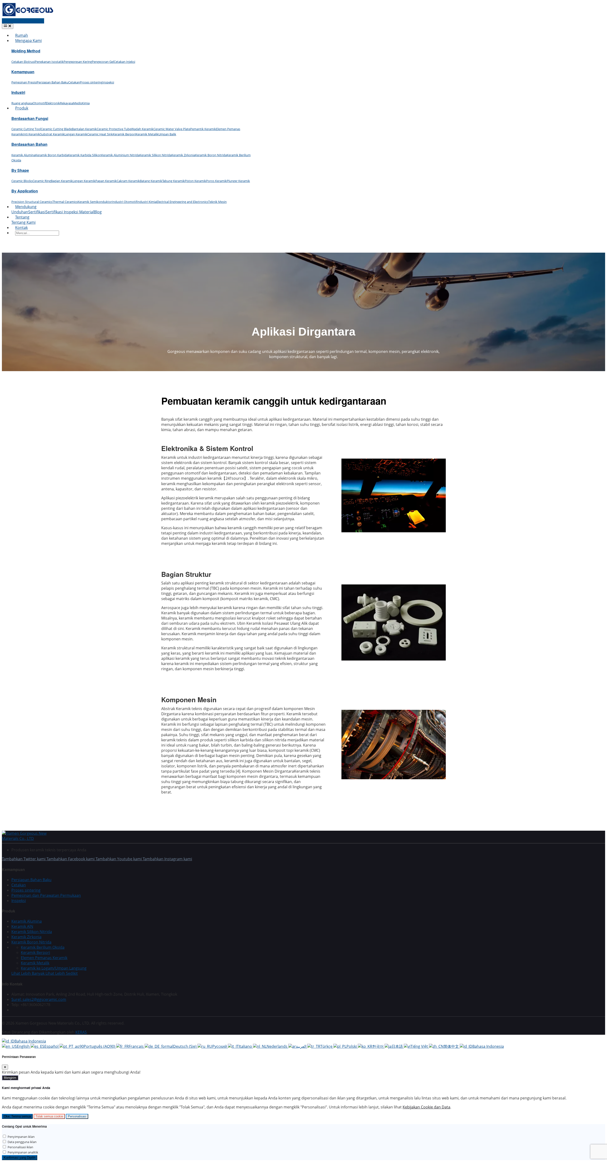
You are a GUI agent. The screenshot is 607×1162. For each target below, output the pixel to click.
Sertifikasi (37, 211)
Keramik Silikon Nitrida (155, 155)
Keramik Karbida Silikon (84, 155)
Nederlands (277, 1046)
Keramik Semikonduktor (95, 202)
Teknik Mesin (217, 202)
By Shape (20, 170)
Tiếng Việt (419, 1046)
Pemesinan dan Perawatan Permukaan (46, 895)
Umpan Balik (167, 134)
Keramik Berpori (124, 134)
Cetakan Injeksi (124, 61)
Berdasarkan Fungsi (29, 118)
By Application (24, 191)
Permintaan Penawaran (23, 20)
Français (137, 1046)
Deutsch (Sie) (185, 1046)
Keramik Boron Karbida (51, 155)
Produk (21, 108)
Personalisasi (77, 1116)
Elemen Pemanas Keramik (44, 957)
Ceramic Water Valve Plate (171, 129)
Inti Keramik (31, 134)
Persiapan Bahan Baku (52, 82)
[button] (44, 973)
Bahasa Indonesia (30, 1041)
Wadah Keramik (142, 129)
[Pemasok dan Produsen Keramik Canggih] (28, 15)
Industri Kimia (146, 202)
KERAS (81, 1032)
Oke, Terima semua (17, 1116)
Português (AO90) (100, 1046)
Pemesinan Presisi (24, 82)
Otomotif (39, 103)
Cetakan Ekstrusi (23, 61)
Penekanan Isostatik (49, 61)
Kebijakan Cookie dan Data (426, 1107)
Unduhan (19, 211)
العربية (301, 1046)
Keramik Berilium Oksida (42, 947)
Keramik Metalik (147, 134)
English (24, 1046)
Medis (77, 103)
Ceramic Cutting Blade (56, 129)
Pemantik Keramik (203, 129)
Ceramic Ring (41, 181)
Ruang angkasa (22, 103)
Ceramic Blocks (21, 181)
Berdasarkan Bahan (29, 144)
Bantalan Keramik (84, 129)
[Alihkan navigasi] (7, 26)
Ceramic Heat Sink (100, 134)
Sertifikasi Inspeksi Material (70, 211)
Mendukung (26, 206)
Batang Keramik (151, 181)
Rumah (21, 35)
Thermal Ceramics (65, 202)
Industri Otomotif (124, 202)
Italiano (246, 1046)
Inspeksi (108, 82)
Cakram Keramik (128, 181)
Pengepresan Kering (78, 61)
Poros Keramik (216, 181)
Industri (18, 92)
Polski (352, 1046)
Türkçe (326, 1046)
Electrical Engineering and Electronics (182, 202)
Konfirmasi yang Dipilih (19, 1157)
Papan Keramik (106, 181)
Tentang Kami (23, 222)
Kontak (21, 227)
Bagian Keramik (62, 181)
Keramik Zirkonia (183, 155)
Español (52, 1046)
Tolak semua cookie (49, 1116)
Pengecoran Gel (103, 61)
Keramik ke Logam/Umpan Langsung (54, 968)
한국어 (378, 1046)
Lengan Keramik (75, 134)
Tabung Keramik (173, 181)
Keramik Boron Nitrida (211, 155)
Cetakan (74, 82)
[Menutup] (5, 1067)
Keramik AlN (22, 926)
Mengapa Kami (28, 40)
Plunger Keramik (238, 181)
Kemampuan (22, 71)
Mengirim (10, 1078)
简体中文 (452, 1046)
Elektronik (53, 103)
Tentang (22, 217)
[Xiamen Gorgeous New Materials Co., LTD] (30, 838)
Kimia (86, 103)
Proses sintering (91, 82)
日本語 (397, 1046)
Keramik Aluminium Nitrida (120, 155)
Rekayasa (66, 103)
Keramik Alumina (23, 155)
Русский (220, 1046)
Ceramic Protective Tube (114, 129)
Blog (98, 211)
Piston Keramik (195, 181)
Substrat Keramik (52, 134)
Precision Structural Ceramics (31, 202)
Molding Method (25, 51)
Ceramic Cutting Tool (26, 129)
